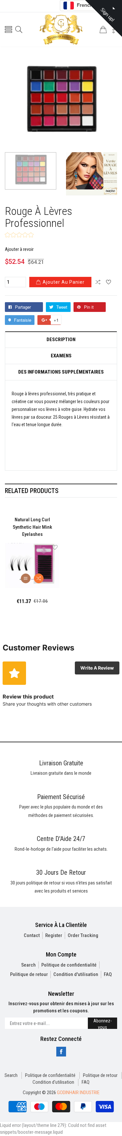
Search (28, 965)
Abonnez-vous (102, 1023)
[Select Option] (26, 578)
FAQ (108, 974)
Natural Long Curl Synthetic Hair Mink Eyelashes (32, 527)
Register (53, 935)
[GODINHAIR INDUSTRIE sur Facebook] (61, 1051)
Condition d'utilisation (75, 974)
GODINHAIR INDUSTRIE (78, 1092)
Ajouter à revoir (19, 249)
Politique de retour (29, 974)
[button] (19, 235)
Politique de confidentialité (69, 965)
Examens (61, 355)
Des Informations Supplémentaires (61, 372)
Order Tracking (83, 935)
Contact (32, 935)
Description (61, 339)
